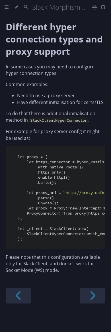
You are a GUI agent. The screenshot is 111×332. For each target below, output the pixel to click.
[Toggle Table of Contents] (6, 7)
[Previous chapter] (18, 296)
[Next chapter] (92, 296)
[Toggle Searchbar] (25, 7)
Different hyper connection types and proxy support (54, 39)
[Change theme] (16, 7)
